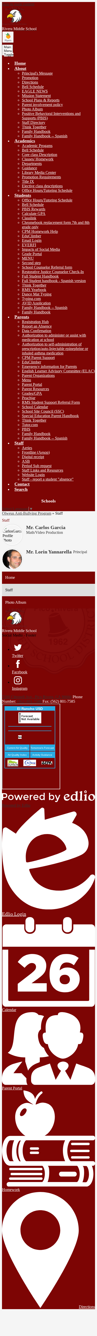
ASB (26, 461)
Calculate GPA (34, 213)
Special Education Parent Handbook (50, 416)
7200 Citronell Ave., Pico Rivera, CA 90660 (37, 697)
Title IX (28, 181)
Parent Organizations (38, 375)
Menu (26, 380)
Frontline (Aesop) (36, 452)
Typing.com (31, 299)
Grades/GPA (32, 393)
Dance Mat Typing (36, 294)
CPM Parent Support (38, 357)
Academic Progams (37, 146)
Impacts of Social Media (41, 249)
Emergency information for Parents (49, 366)
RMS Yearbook (34, 290)
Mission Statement (36, 96)
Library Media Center (39, 172)
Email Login (32, 240)
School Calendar (35, 407)
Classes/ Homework (37, 159)
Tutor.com (30, 425)
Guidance (29, 168)
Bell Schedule (33, 87)
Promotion (30, 78)
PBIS (26, 429)
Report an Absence (37, 326)
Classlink (29, 218)
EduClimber (31, 236)
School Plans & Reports (40, 100)
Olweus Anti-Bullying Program (26, 513)
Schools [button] (48, 500)
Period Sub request (36, 466)
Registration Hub (35, 322)
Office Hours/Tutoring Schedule (47, 190)
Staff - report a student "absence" (48, 479)
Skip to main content (18, 4)
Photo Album (32, 109)
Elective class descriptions (42, 186)
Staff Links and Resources (42, 470)
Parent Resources (35, 389)
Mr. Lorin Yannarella (49, 551)
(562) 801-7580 (30, 701)
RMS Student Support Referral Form (51, 402)
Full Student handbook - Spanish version (54, 281)
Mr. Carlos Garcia (45, 527)
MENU (28, 258)
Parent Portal (32, 384)
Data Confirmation (36, 331)
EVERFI (29, 245)
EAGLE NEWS (35, 91)
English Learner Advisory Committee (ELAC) (58, 371)
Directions (30, 82)
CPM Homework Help (40, 231)
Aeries (27, 448)
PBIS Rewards (33, 209)
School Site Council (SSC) (43, 411)
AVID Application (36, 303)
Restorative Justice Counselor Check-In (53, 272)
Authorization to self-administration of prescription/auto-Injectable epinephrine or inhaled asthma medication (55, 348)
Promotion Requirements (41, 177)
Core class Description (39, 154)
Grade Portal (32, 254)
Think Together (34, 127)
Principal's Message (37, 73)
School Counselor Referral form (47, 267)
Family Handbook (36, 131)
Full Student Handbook (40, 276)
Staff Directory (33, 122)
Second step (31, 263)
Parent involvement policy (42, 104)
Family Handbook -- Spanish (44, 136)
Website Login (33, 475)
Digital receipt (33, 457)
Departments (32, 163)
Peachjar (28, 398)
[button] (20, 68)
